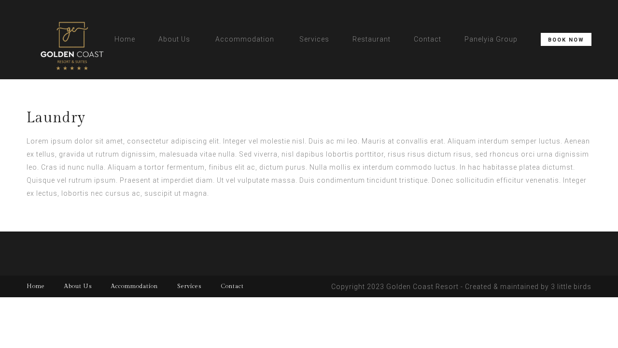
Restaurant (371, 39)
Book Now (566, 40)
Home (124, 39)
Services (314, 39)
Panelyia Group (491, 39)
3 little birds (571, 286)
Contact (427, 39)
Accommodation (244, 39)
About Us (174, 39)
